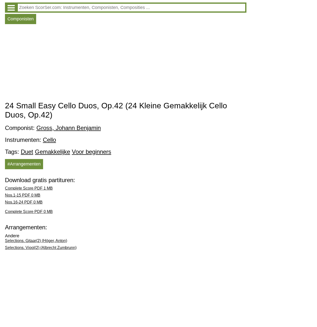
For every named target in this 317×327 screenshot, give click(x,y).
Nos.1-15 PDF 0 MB (22, 195)
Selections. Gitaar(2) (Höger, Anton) (36, 241)
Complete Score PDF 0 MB (29, 211)
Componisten (20, 18)
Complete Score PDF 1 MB (29, 188)
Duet (27, 151)
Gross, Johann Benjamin (68, 127)
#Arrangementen (24, 164)
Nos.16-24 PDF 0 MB (24, 202)
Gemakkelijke (52, 151)
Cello (49, 139)
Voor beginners (91, 151)
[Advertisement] (125, 64)
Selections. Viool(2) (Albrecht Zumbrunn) (41, 247)
